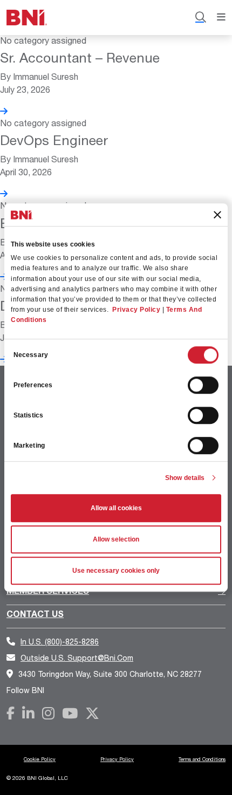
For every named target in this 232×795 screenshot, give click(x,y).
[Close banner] (217, 214)
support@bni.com (77, 657)
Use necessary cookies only (116, 570)
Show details (184, 478)
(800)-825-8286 (60, 641)
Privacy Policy (136, 309)
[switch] (203, 385)
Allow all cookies (116, 508)
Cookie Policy (40, 759)
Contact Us (35, 613)
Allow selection (116, 539)
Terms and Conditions (202, 759)
